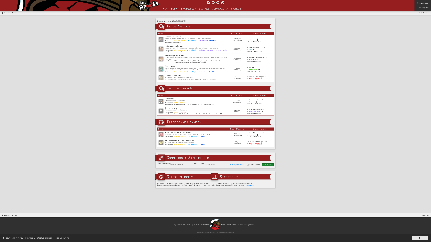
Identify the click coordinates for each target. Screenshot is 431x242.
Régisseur (202, 50)
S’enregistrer (198, 158)
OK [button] (420, 238)
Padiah (176, 102)
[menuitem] (423, 13)
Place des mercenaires (184, 122)
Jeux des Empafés (180, 88)
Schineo (176, 112)
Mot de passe (199, 164)
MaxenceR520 (251, 185)
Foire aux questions (247, 225)
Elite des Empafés (180, 40)
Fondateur (212, 40)
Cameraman (210, 50)
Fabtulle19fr (253, 69)
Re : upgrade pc (251, 67)
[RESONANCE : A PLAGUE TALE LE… (257, 57)
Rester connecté (255, 165)
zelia (250, 49)
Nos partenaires (228, 225)
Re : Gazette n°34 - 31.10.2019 (256, 47)
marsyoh (183, 102)
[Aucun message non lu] (215, 39)
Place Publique (178, 26)
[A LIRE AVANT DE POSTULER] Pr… (257, 141)
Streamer (219, 50)
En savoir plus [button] (65, 238)
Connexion (174, 158)
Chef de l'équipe (192, 40)
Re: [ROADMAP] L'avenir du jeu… (256, 109)
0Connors (252, 40)
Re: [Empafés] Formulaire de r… (256, 76)
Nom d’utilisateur (164, 164)
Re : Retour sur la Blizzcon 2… (255, 100)
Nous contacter (201, 225)
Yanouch (252, 102)
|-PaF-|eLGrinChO (255, 111)
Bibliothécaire (203, 40)
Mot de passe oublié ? (237, 165)
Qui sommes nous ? (182, 225)
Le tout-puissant (254, 78)
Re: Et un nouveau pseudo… (255, 38)
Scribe (225, 50)
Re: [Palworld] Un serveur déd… (256, 133)
